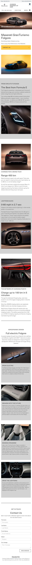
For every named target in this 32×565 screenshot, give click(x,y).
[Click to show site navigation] (29, 10)
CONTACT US (6, 47)
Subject (3, 536)
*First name (3, 520)
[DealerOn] (16, 556)
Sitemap (16, 558)
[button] (6, 10)
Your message (4, 542)
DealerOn (12, 558)
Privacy (19, 558)
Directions (18, 10)
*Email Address (4, 531)
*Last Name (3, 525)
